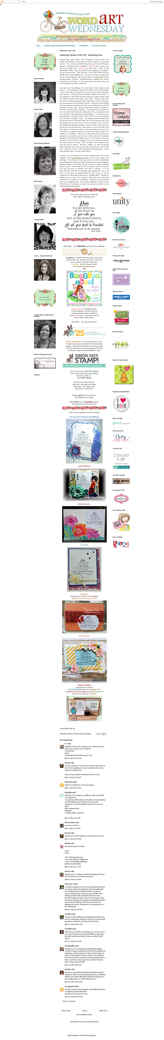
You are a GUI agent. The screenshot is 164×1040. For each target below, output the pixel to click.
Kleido (67, 843)
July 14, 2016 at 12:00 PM (74, 910)
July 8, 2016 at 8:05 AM (73, 839)
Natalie (68, 969)
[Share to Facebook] (103, 734)
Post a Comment (68, 1001)
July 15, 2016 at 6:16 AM (73, 965)
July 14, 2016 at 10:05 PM (74, 924)
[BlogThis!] (99, 734)
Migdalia (68, 792)
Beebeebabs (70, 823)
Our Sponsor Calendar (99, 45)
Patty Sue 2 (69, 884)
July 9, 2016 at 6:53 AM (73, 867)
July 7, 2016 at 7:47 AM (72, 818)
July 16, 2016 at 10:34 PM (73, 982)
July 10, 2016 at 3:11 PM (73, 879)
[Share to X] (101, 734)
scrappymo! (70, 986)
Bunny (67, 763)
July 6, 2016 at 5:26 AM (73, 777)
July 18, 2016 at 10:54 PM (74, 997)
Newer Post (65, 1011)
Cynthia (68, 914)
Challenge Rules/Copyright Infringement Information (59, 45)
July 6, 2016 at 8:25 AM (73, 788)
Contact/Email (84, 45)
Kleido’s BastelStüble (73, 864)
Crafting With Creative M (74, 813)
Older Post (103, 1011)
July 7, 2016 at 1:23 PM (72, 828)
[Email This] (97, 734)
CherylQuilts (70, 946)
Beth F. (67, 871)
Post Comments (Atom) (89, 1022)
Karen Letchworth (75, 734)
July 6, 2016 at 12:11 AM (73, 758)
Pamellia (68, 929)
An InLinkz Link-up (67, 728)
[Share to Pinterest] (105, 734)
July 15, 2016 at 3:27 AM (73, 941)
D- (66, 744)
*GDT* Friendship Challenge (76, 862)
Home (38, 45)
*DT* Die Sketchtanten (74, 857)
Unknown (69, 782)
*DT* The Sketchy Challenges (76, 860)
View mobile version (84, 1015)
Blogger (93, 1035)
